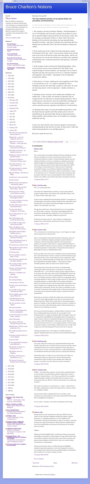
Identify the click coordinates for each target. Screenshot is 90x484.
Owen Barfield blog (13, 410)
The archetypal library (15, 280)
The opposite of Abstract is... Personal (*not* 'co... (17, 347)
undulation (66, 27)
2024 (9, 81)
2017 (9, 366)
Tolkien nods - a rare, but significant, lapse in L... (16, 138)
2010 (9, 385)
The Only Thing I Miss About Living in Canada (15, 46)
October (12, 105)
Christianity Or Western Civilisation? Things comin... (18, 160)
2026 (9, 76)
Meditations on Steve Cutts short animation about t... (18, 156)
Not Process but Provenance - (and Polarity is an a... (17, 356)
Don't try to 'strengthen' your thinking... (17, 273)
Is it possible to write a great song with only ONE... (17, 223)
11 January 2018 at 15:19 (41, 224)
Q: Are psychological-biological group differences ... (18, 343)
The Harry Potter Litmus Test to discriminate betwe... (18, 205)
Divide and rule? (14, 180)
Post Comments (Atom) (47, 466)
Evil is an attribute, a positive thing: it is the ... (17, 255)
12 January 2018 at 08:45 (41, 455)
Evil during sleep (14, 252)
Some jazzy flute (14, 340)
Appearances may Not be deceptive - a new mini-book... (18, 142)
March (12, 125)
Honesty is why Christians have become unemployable (18, 311)
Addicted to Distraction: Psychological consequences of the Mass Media (16, 431)
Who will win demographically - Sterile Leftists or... (18, 133)
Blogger (53, 474)
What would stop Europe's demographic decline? (16, 197)
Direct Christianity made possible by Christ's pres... (17, 219)
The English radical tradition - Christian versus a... (17, 232)
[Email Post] (67, 141)
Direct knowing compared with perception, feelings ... (18, 260)
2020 (9, 92)
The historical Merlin (15, 307)
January (12, 130)
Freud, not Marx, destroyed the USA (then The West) (18, 237)
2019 (9, 95)
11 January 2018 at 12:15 (41, 179)
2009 (9, 388)
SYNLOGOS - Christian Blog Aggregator (16, 68)
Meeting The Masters (13, 50)
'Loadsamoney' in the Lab (16, 282)
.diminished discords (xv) (14, 55)
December (13, 100)
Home (55, 463)
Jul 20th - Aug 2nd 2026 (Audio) (16, 65)
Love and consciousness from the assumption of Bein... (18, 201)
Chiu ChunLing (38, 341)
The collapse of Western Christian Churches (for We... (18, 322)
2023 (9, 84)
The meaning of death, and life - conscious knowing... (18, 264)
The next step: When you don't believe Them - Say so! (17, 188)
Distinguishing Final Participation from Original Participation (16, 412)
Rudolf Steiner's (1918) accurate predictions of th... (18, 327)
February (12, 127)
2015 (9, 371)
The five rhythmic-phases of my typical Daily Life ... (18, 295)
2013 (9, 377)
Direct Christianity (14, 319)
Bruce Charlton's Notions (29, 6)
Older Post (75, 463)
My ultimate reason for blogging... (15, 352)
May (11, 119)
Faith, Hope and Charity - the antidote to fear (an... (17, 151)
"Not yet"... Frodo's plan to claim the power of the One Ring (16, 400)
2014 (9, 374)
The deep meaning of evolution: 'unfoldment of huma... (18, 169)
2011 (9, 382)
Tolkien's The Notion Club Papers (15, 397)
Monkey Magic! (13, 277)
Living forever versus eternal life (18, 177)
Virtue (8, 51)
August (12, 111)
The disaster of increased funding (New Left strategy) (17, 361)
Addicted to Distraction (14, 429)
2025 (9, 78)
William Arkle (11, 416)
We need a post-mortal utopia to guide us (18, 286)
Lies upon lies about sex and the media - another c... (18, 315)
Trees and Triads (12, 54)
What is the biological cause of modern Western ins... (18, 241)
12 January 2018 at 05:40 (41, 364)
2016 (9, 369)
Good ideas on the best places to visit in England (18, 336)
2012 (9, 380)
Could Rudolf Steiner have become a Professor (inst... (17, 299)
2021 (9, 89)
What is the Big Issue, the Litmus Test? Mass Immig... (17, 228)
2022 (9, 87)
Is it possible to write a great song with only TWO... (17, 290)
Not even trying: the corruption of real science (16, 444)
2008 (9, 391)
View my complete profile (13, 38)
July (11, 114)
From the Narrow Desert (14, 58)
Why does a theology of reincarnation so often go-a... (18, 147)
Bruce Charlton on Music (14, 404)
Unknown (36, 149)
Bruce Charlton (38, 185)
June (11, 116)
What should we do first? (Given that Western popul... (18, 248)
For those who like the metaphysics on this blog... (17, 210)
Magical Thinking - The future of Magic (18, 173)
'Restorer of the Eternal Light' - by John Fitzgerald (18, 269)
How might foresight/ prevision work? (18, 331)
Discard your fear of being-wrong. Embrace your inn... (17, 192)
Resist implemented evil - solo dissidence (18, 214)
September (13, 108)
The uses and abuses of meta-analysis (17, 304)
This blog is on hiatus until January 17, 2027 (16, 60)
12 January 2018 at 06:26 (41, 406)
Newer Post (36, 463)
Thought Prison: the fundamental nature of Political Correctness (16, 440)
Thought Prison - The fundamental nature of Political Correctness (16, 437)
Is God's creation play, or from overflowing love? (15, 418)
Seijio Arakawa (38, 230)
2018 (9, 98)
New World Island (12, 64)
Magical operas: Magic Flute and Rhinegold (16, 406)
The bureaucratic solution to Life (18, 245)
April (11, 122)
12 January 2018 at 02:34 (41, 335)
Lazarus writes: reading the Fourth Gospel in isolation (15, 422)
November (13, 103)
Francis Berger (11, 44)
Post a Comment (39, 459)
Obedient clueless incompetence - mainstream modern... (18, 183)
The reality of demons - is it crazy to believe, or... (17, 164)
